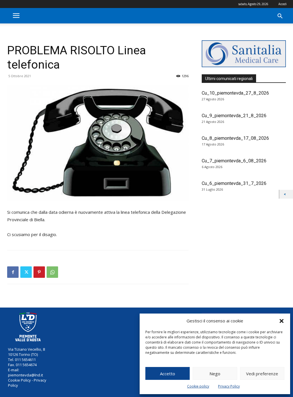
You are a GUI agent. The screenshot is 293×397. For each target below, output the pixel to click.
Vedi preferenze (262, 373)
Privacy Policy (229, 386)
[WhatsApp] (52, 272)
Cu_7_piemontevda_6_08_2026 (234, 160)
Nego (214, 373)
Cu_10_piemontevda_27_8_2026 (235, 93)
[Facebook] (13, 272)
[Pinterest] (39, 272)
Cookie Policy (19, 380)
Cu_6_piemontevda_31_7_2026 (234, 183)
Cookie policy (198, 386)
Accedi (282, 4)
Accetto (167, 373)
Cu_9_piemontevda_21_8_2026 (234, 115)
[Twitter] (26, 272)
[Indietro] (286, 194)
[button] (281, 321)
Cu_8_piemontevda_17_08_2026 (235, 138)
